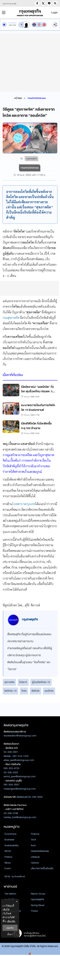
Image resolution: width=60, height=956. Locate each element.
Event (7, 868)
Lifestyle (35, 857)
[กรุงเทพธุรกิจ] (30, 12)
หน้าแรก (18, 98)
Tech (33, 839)
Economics (10, 834)
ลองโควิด (49, 691)
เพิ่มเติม (11, 921)
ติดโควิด (36, 691)
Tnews (34, 911)
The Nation (10, 894)
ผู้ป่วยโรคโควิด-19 (41, 682)
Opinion (35, 863)
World (7, 851)
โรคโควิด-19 (10, 691)
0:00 (10, 25)
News (7, 863)
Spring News (37, 905)
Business (9, 839)
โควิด (24, 691)
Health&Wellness (37, 98)
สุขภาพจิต (9, 682)
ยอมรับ (10, 927)
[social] (37, 3)
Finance (35, 834)
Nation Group (38, 894)
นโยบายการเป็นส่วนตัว (42, 868)
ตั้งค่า (10, 934)
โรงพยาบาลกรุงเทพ (23, 504)
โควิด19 (23, 682)
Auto (33, 845)
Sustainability (11, 845)
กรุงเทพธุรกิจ (37, 899)
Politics (8, 857)
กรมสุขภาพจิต (11, 317)
